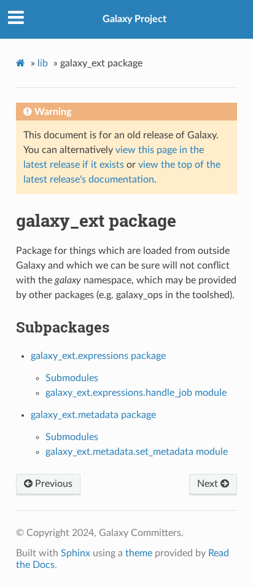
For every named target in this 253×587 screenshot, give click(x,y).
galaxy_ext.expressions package (98, 356)
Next (208, 484)
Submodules (71, 378)
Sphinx (75, 553)
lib (42, 63)
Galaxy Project (134, 19)
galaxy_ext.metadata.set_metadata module (136, 452)
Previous (52, 484)
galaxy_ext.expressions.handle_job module (136, 393)
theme (138, 553)
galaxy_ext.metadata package (93, 415)
